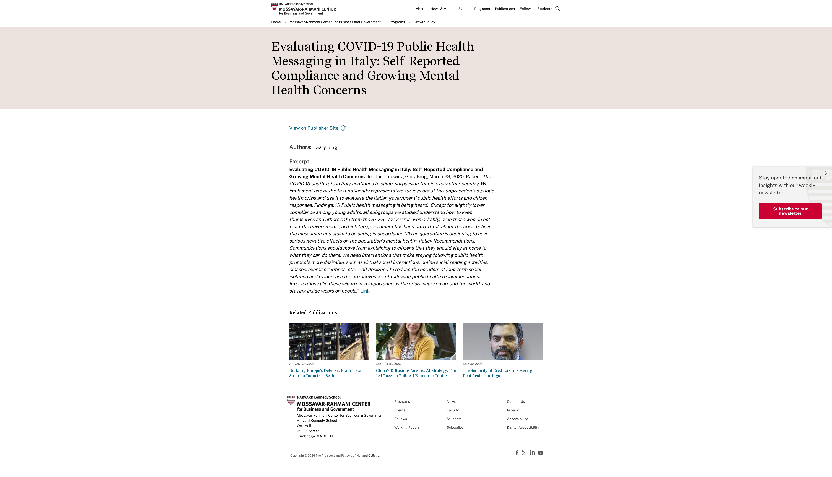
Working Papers (407, 427)
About (421, 9)
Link (365, 291)
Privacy (513, 410)
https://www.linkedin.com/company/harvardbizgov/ (533, 453)
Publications (505, 9)
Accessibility (517, 419)
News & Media (442, 9)
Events (463, 9)
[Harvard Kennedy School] (305, 8)
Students (544, 9)
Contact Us (516, 401)
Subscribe (455, 427)
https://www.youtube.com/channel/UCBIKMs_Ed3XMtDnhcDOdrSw (541, 453)
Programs (482, 9)
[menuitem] (421, 11)
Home (276, 22)
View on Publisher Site (313, 128)
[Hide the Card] (826, 173)
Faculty (453, 410)
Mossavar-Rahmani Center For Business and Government (335, 22)
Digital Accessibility (523, 427)
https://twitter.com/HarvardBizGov (525, 453)
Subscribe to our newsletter (790, 211)
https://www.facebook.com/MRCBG (517, 453)
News (451, 401)
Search (557, 9)
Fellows (526, 9)
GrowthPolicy (424, 22)
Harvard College (367, 455)
